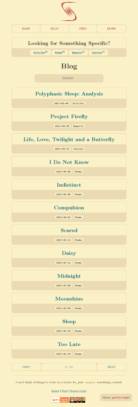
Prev (26, 367)
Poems (58, 52)
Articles (39, 52)
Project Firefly (69, 116)
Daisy (69, 252)
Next (111, 367)
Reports (77, 52)
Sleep (69, 321)
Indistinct (69, 184)
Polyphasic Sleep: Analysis (69, 93)
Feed (65, 391)
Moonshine (69, 298)
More (111, 28)
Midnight (69, 275)
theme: (116, 397)
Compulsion (69, 207)
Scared (69, 229)
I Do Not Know (69, 161)
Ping (82, 28)
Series (55, 391)
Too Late (69, 343)
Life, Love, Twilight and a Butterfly (69, 139)
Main (26, 28)
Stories (97, 52)
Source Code (78, 391)
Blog (55, 28)
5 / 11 (69, 367)
